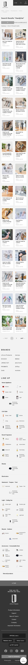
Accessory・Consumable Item (11, 546)
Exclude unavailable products (20, 22)
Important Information (14, 625)
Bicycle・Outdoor (7, 529)
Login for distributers (14, 656)
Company (14, 622)
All (7, 22)
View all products (8, 573)
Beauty (4, 464)
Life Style (4, 411)
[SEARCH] (21, 2)
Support (14, 613)
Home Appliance (6, 382)
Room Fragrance (7, 435)
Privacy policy (7, 660)
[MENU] (25, 2)
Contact (14, 619)
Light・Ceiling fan (7, 500)
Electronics (5, 476)
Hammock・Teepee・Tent (10, 482)
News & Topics (14, 616)
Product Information (14, 610)
